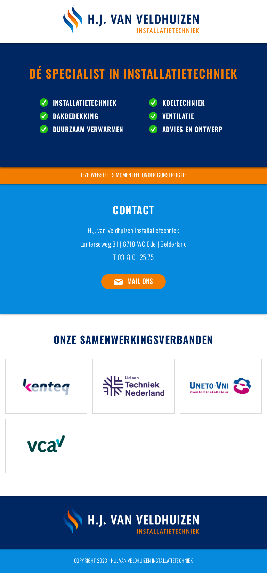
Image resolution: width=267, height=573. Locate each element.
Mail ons (140, 281)
